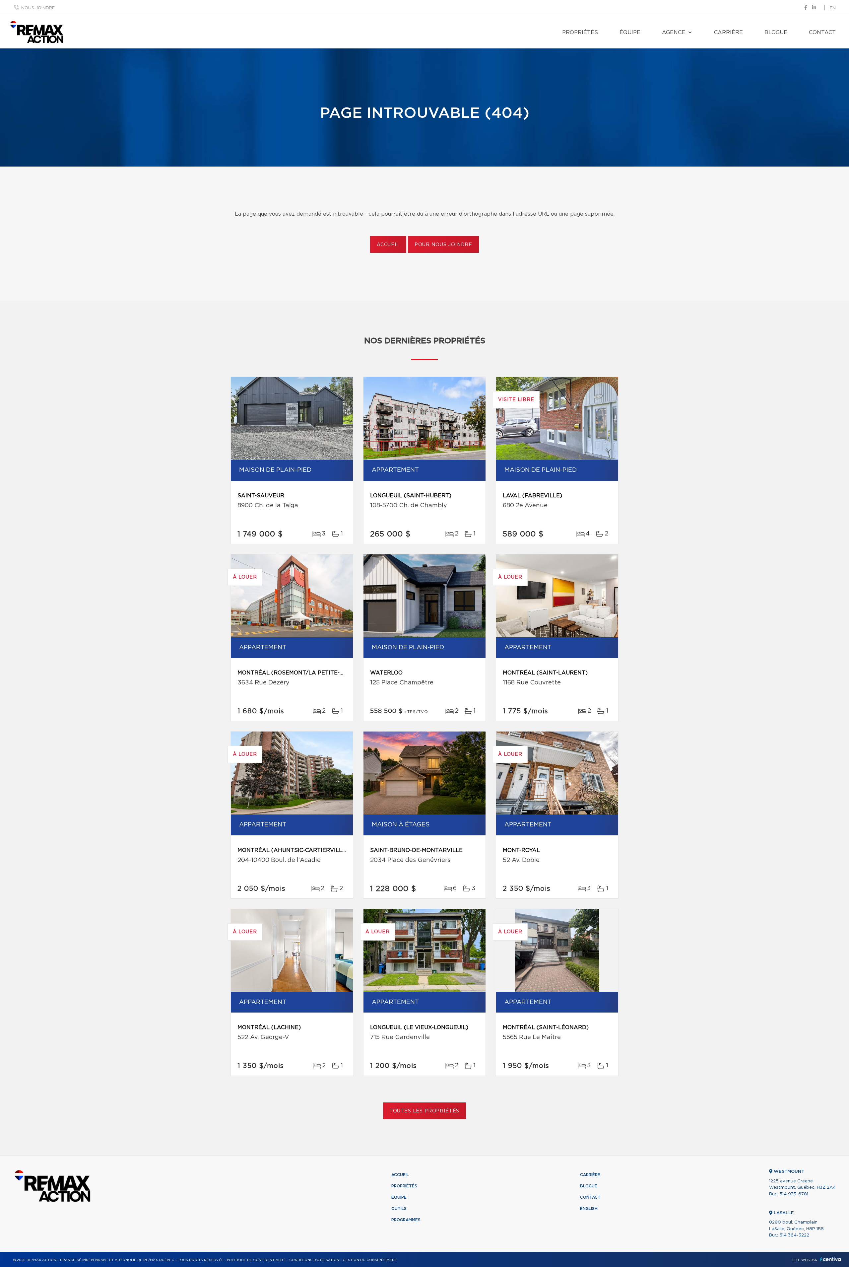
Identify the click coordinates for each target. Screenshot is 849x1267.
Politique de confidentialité (256, 1260)
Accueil (388, 245)
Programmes (406, 1220)
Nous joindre (38, 8)
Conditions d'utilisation (314, 1260)
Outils (399, 1209)
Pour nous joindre (443, 245)
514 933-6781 (793, 1194)
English (589, 1209)
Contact (822, 32)
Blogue (775, 32)
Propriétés (580, 32)
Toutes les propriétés (425, 1111)
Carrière (728, 32)
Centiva (830, 1259)
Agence (673, 32)
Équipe (630, 32)
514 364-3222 (794, 1235)
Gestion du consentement (370, 1260)
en (833, 8)
